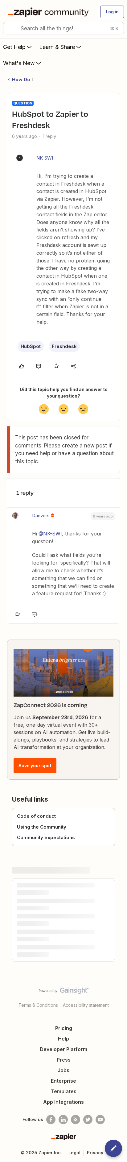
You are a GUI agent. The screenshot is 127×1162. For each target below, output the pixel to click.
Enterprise (63, 1081)
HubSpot (31, 346)
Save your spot (34, 765)
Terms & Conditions (38, 1005)
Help (63, 1039)
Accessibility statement (86, 1005)
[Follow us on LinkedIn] (63, 1119)
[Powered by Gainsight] (63, 992)
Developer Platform (63, 1049)
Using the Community (41, 827)
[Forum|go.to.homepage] (49, 12)
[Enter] (10, 28)
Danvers (41, 515)
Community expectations (46, 837)
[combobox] (63, 28)
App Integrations (63, 1102)
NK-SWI (44, 158)
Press (64, 1060)
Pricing (63, 1028)
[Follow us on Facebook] (50, 1119)
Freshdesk (64, 346)
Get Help (14, 47)
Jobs (63, 1070)
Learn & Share (57, 47)
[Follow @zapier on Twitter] (87, 1119)
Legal (74, 1152)
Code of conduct (36, 816)
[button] (112, 12)
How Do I (22, 79)
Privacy (95, 1152)
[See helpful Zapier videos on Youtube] (100, 1119)
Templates (63, 1091)
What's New (19, 63)
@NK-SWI (50, 533)
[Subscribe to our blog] (75, 1119)
